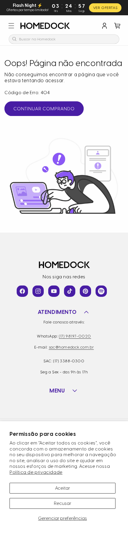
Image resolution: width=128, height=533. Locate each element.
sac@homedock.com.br (71, 347)
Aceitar (62, 488)
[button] (11, 26)
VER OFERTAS (105, 8)
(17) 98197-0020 (75, 336)
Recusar (62, 503)
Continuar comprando (44, 109)
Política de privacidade (36, 472)
